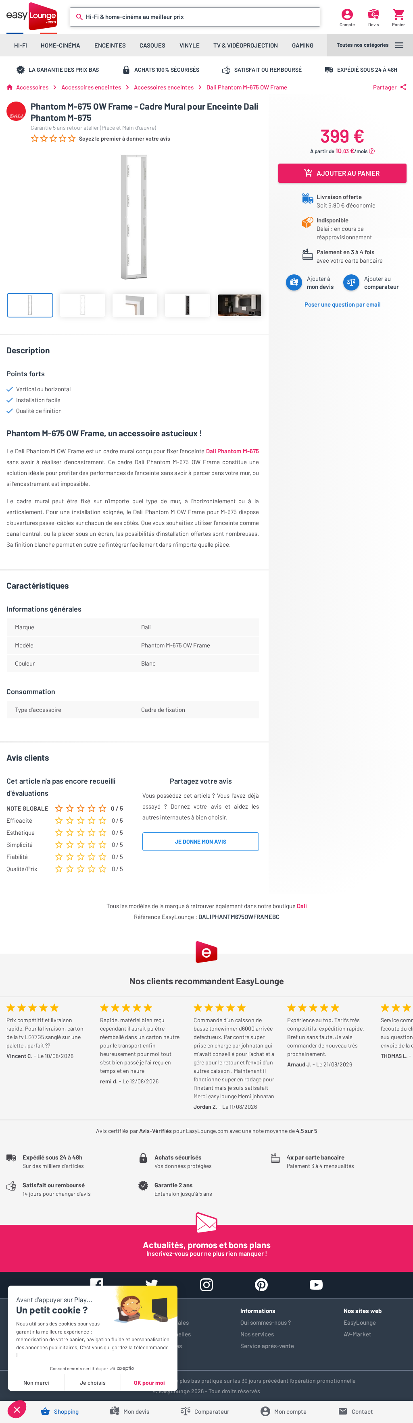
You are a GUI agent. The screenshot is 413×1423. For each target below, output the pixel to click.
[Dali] (16, 111)
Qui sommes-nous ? (265, 1322)
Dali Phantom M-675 (232, 450)
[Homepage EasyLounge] (31, 16)
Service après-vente (267, 1345)
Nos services (257, 1334)
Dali (302, 905)
